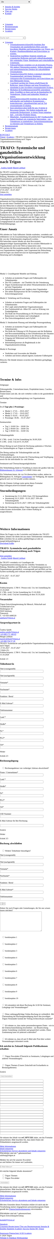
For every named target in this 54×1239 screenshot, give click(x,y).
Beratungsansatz (11, 27)
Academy (9, 31)
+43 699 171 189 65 (8, 634)
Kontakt (8, 13)
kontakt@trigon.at (7, 1220)
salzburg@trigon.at (7, 618)
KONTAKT (5, 135)
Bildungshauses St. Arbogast (11, 470)
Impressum (4, 1233)
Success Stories (11, 9)
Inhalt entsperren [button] (6, 1149)
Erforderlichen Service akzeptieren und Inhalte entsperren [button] (22, 1151)
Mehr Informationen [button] (8, 1146)
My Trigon (39, 1229)
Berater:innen (10, 29)
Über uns (8, 11)
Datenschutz (14, 1233)
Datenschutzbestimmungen (20, 1209)
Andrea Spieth (6, 168)
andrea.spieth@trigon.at (9, 632)
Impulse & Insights (12, 7)
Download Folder (7, 543)
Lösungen (9, 24)
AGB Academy (25, 1233)
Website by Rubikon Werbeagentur (14, 1238)
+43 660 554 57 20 (7, 641)
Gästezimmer (27, 477)
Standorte (4, 1224)
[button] (15, 2)
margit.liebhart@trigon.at (10, 639)
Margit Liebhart (19, 168)
